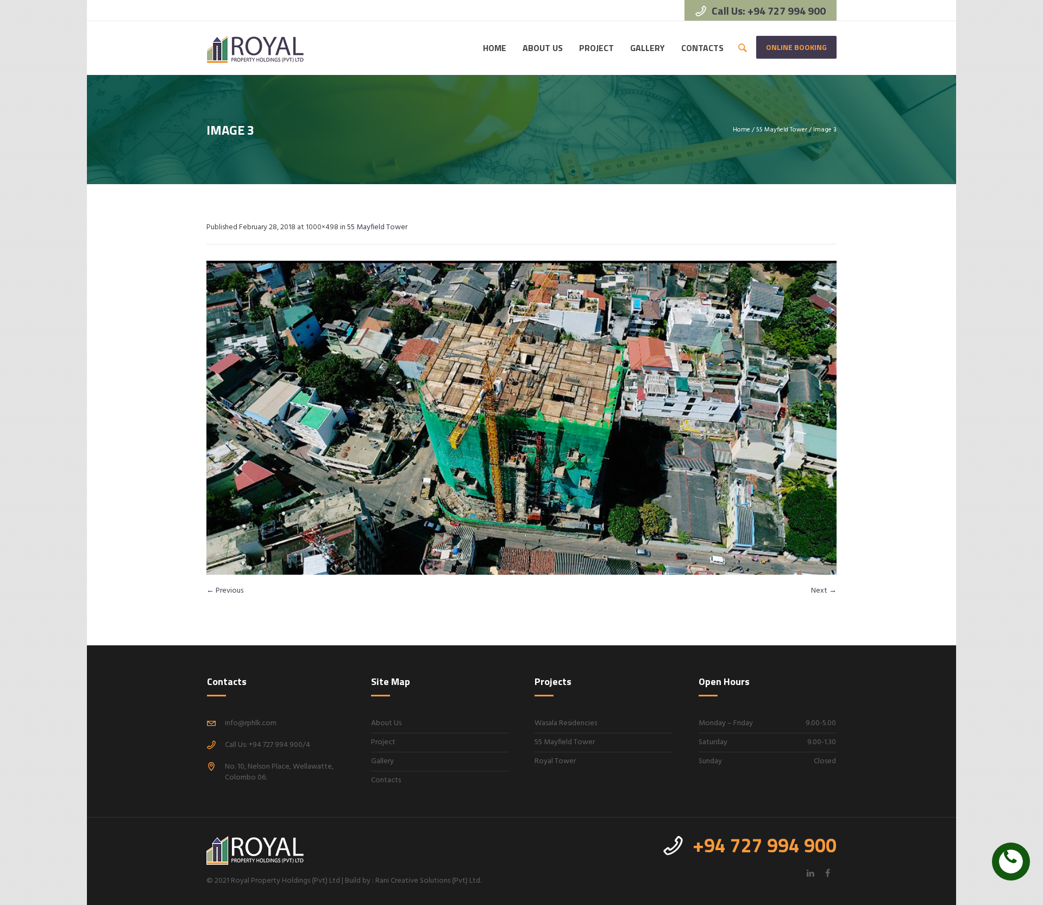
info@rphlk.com (251, 723)
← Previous (224, 591)
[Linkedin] (810, 873)
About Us (386, 723)
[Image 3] (521, 418)
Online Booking (796, 47)
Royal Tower (555, 761)
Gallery (382, 761)
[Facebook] (827, 873)
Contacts (386, 780)
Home (741, 129)
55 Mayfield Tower (781, 129)
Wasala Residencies (566, 723)
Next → (824, 591)
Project (383, 742)
